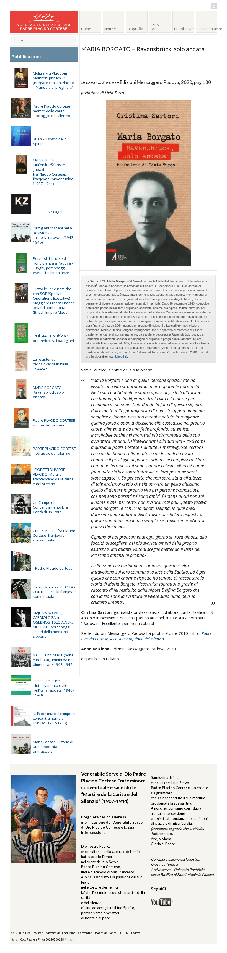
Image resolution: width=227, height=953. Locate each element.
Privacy (69, 939)
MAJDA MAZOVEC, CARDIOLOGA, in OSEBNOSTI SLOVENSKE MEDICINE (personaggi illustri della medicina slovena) (53, 624)
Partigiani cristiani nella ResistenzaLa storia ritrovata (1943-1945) (53, 235)
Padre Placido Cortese (54, 568)
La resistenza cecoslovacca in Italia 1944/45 (50, 364)
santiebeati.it (117, 356)
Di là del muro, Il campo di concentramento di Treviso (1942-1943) (54, 718)
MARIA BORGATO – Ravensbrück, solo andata (49, 392)
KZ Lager (55, 211)
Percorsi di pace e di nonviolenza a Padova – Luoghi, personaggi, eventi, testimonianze (53, 265)
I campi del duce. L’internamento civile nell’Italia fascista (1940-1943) (53, 687)
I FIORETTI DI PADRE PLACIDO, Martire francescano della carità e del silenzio (53, 476)
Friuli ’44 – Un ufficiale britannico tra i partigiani (53, 338)
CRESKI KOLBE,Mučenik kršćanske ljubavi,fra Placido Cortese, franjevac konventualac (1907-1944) (53, 172)
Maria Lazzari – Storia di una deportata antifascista (53, 746)
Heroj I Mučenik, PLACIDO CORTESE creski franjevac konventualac (54, 592)
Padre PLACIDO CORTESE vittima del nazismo (54, 423)
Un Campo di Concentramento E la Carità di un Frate (50, 507)
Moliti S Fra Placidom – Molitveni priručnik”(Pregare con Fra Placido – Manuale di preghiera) (53, 80)
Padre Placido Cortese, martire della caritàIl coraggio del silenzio (52, 111)
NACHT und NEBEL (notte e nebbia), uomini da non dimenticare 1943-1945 (54, 660)
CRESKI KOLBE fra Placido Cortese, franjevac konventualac (54, 535)
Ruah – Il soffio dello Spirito (50, 141)
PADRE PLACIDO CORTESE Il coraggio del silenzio (54, 451)
